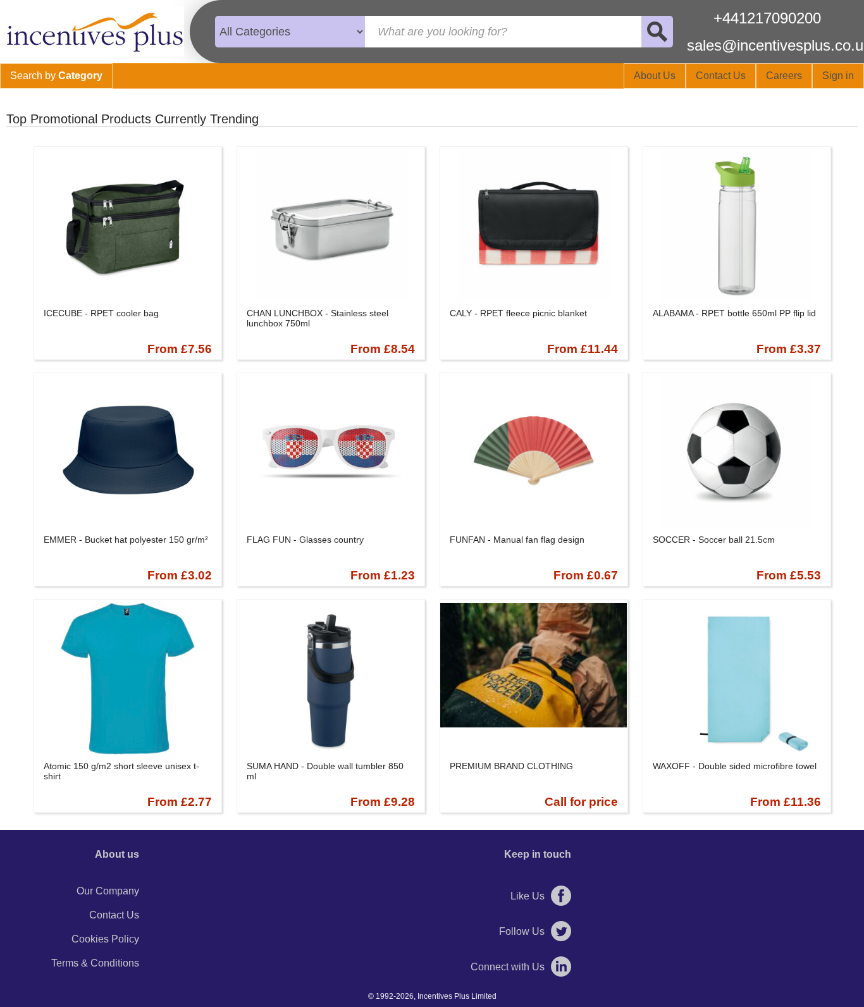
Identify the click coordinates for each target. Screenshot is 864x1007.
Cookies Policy (105, 939)
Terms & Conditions (95, 963)
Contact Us (114, 915)
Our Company (108, 891)
